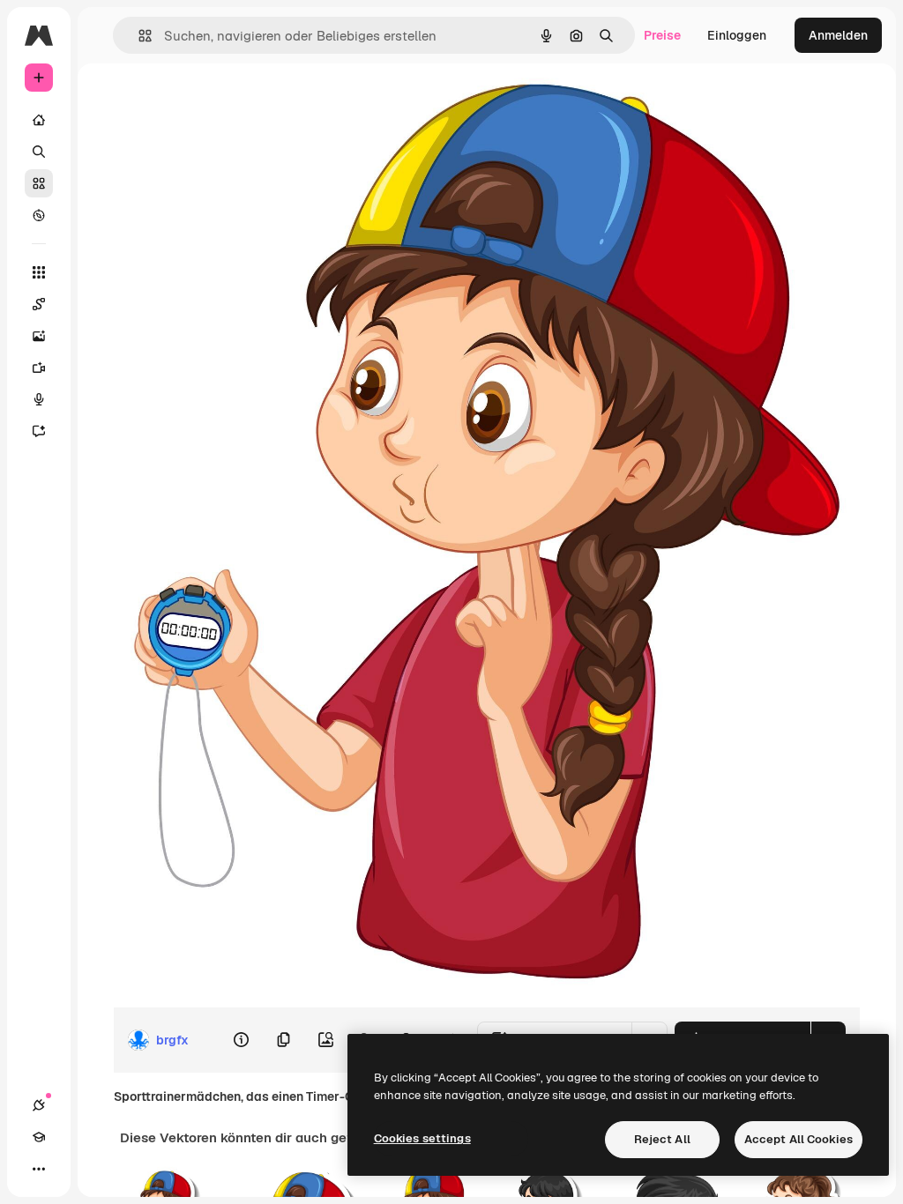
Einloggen (736, 35)
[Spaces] (39, 304)
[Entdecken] (39, 215)
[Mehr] (39, 1169)
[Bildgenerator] (39, 336)
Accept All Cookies (798, 1139)
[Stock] (39, 183)
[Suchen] (39, 151)
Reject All (662, 1139)
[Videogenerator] (39, 367)
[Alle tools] (39, 272)
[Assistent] (39, 431)
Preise (662, 35)
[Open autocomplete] (138, 35)
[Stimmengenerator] (39, 399)
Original (235, 103)
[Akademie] (39, 1137)
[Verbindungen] (39, 1105)
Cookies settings (422, 1138)
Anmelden (838, 35)
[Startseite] (39, 120)
